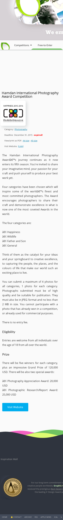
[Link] (20, 146)
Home (4, 517)
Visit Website (15, 407)
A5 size (34, 140)
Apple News (46, 517)
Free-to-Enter (45, 45)
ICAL (56, 517)
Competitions (21, 45)
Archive (28, 517)
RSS (36, 517)
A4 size (26, 140)
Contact (17, 517)
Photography (21, 129)
